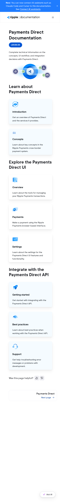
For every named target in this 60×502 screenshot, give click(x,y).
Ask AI (49, 494)
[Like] (36, 378)
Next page (46, 397)
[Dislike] (42, 378)
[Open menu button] (53, 17)
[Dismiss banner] (57, 6)
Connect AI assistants (30, 9)
